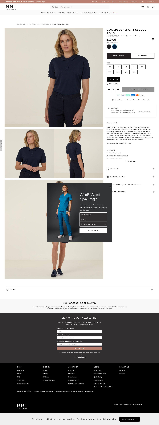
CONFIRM (93, 230)
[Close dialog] (109, 186)
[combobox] (92, 224)
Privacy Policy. (109, 419)
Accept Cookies (129, 419)
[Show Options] (105, 224)
